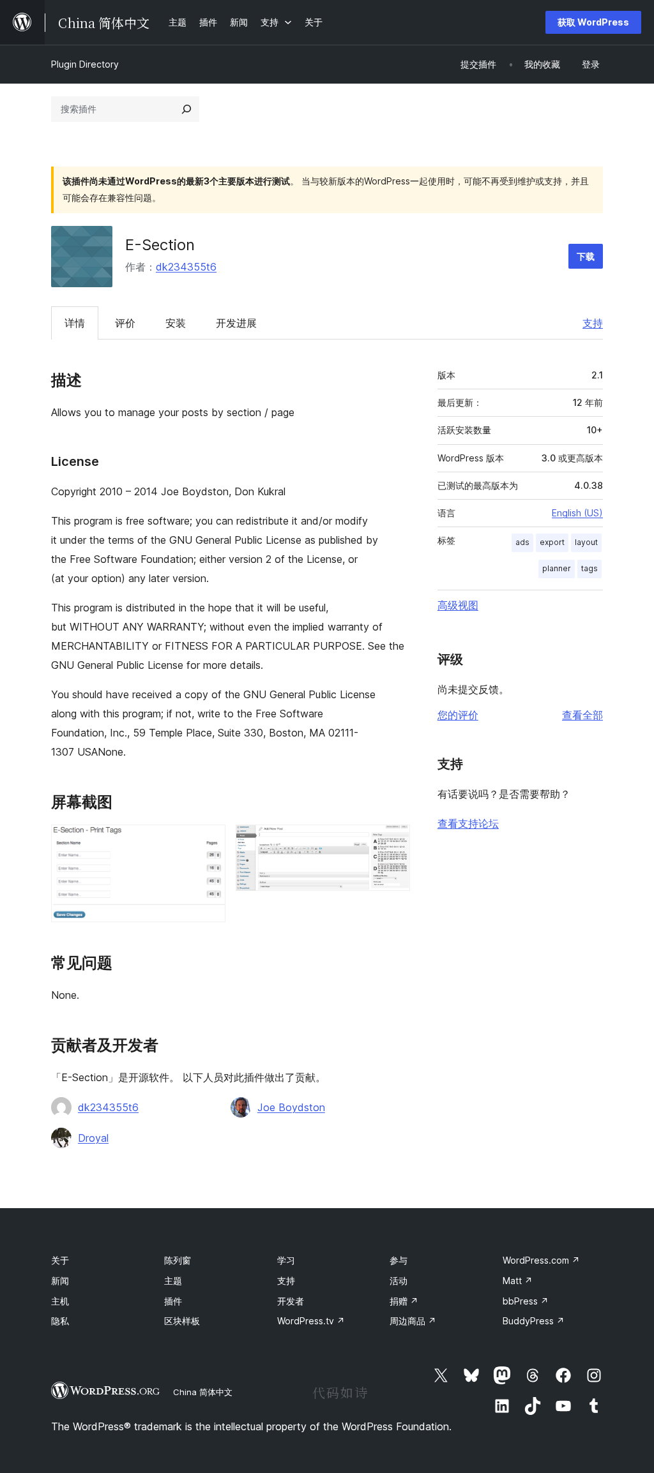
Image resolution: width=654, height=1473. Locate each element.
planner (556, 568)
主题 (173, 1280)
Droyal (93, 1138)
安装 (175, 323)
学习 (286, 1260)
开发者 (290, 1301)
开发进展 (236, 323)
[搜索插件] (186, 109)
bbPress (526, 1301)
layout (586, 542)
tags (589, 568)
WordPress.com (541, 1260)
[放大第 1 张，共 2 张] (208, 841)
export (552, 542)
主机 (60, 1301)
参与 (398, 1260)
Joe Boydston (291, 1107)
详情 (75, 323)
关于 (60, 1260)
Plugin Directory (85, 64)
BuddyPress (534, 1320)
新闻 (60, 1280)
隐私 (60, 1320)
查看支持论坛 (468, 823)
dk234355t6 (186, 266)
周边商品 (413, 1320)
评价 (125, 323)
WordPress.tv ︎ (311, 1320)
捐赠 (404, 1301)
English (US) (577, 512)
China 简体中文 (202, 1392)
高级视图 (457, 605)
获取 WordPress (593, 22)
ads (522, 542)
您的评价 (457, 714)
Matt (518, 1280)
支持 (592, 323)
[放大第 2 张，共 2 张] (392, 841)
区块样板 (182, 1320)
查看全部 (582, 714)
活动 (398, 1280)
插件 (173, 1301)
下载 (586, 256)
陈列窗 (177, 1260)
